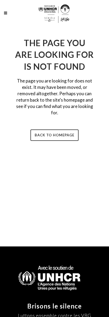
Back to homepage (54, 135)
